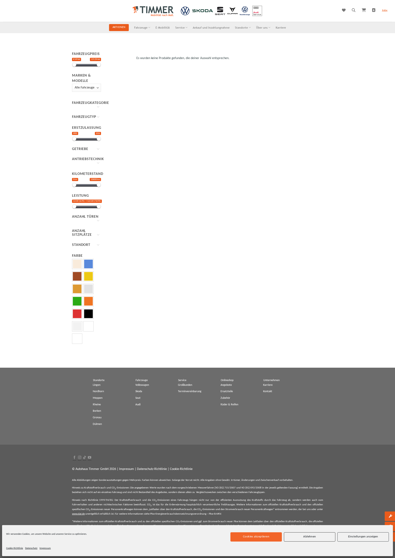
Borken (97, 411)
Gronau (97, 417)
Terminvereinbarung (189, 391)
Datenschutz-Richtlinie (152, 469)
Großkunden (185, 385)
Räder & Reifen (229, 404)
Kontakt (267, 391)
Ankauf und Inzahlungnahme (211, 27)
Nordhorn (98, 391)
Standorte (241, 27)
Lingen (96, 385)
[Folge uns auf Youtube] (89, 457)
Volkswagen (142, 385)
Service (180, 27)
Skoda (138, 391)
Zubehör (225, 398)
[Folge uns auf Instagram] (79, 457)
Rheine (97, 404)
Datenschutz (31, 548)
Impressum (45, 548)
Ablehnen (309, 536)
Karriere (281, 27)
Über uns (262, 27)
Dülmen (97, 424)
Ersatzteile (227, 391)
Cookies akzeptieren (256, 536)
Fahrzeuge (141, 27)
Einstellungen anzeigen (363, 536)
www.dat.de (78, 514)
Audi (138, 404)
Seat (138, 398)
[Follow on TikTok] (84, 457)
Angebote (226, 385)
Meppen (97, 398)
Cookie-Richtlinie (14, 548)
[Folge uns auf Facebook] (74, 457)
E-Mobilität (163, 27)
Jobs (384, 10)
